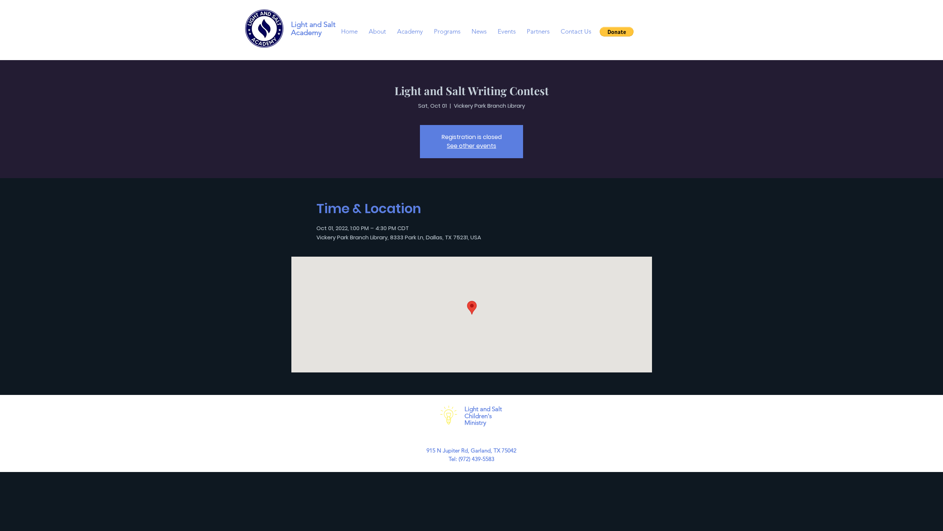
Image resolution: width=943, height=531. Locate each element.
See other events (471, 146)
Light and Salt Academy (313, 28)
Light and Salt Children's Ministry (483, 415)
